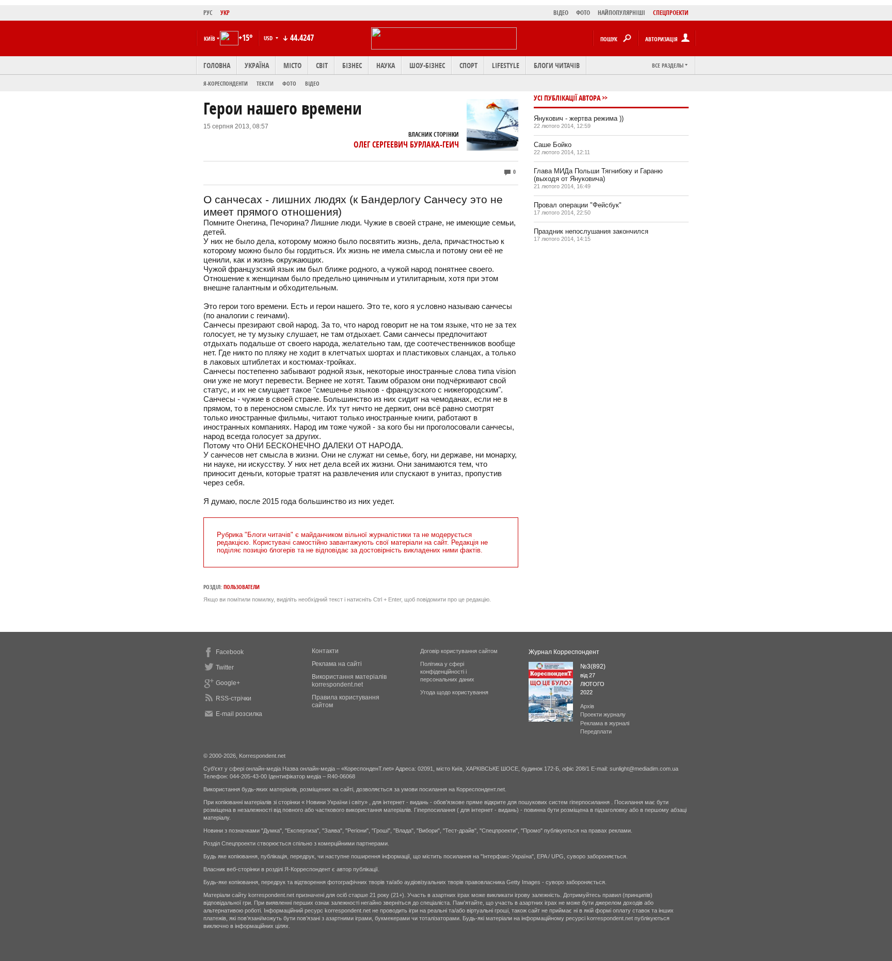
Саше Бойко (552, 145)
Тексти (265, 83)
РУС (208, 12)
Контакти (325, 651)
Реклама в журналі (604, 723)
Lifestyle (505, 65)
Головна (216, 65)
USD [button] (269, 38)
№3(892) (593, 666)
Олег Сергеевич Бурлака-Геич (406, 144)
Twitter (225, 667)
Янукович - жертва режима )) (579, 118)
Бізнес (352, 65)
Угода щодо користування (454, 692)
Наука (385, 65)
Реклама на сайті (337, 663)
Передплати (596, 731)
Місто (292, 65)
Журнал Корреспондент (564, 652)
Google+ (228, 683)
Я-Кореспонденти (225, 83)
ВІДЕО (560, 12)
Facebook (230, 652)
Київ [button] (209, 38)
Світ (322, 65)
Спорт (468, 65)
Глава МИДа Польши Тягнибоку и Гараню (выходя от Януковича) (598, 175)
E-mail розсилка (239, 714)
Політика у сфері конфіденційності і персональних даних (447, 671)
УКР (225, 12)
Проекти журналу (603, 714)
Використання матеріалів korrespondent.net (349, 680)
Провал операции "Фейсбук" (578, 205)
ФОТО (583, 12)
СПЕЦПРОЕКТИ (671, 12)
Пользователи (242, 587)
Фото (289, 83)
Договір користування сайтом (459, 651)
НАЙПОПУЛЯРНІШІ (621, 12)
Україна (257, 65)
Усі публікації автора (567, 98)
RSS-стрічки (233, 698)
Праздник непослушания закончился (591, 231)
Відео (312, 83)
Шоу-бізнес (427, 65)
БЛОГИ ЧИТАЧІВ (557, 65)
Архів (587, 706)
